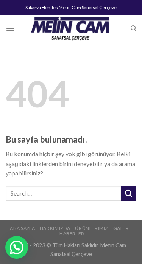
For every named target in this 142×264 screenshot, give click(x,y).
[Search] (133, 28)
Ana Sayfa (22, 228)
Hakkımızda (55, 228)
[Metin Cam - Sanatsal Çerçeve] (71, 28)
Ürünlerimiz (91, 228)
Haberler (71, 233)
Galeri (122, 228)
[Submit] (128, 193)
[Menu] (10, 28)
